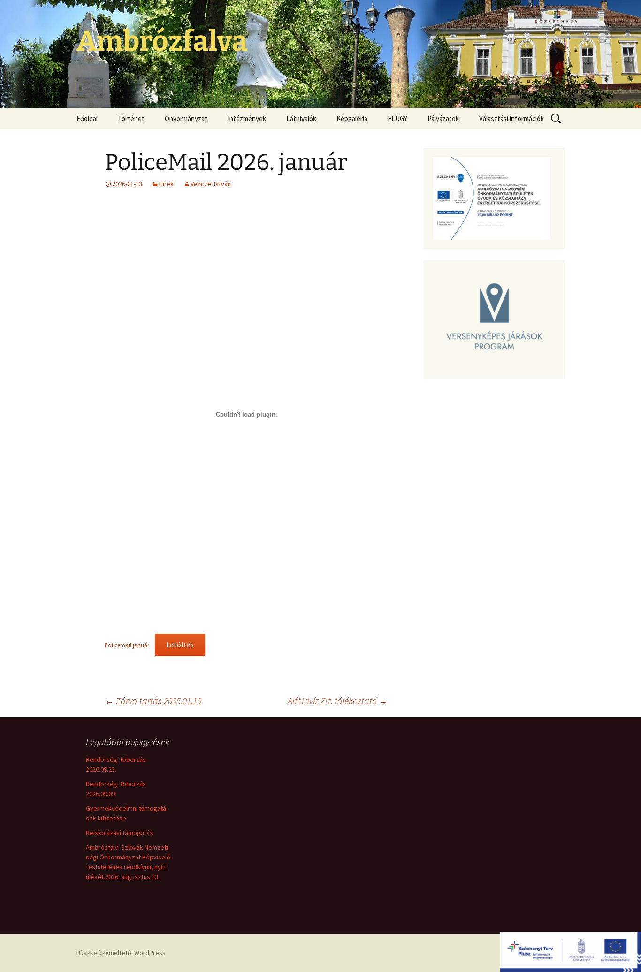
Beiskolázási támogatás (119, 832)
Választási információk (511, 118)
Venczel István (211, 184)
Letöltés (180, 644)
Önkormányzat (186, 118)
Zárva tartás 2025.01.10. (154, 700)
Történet (131, 118)
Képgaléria (351, 118)
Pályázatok (443, 118)
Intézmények (247, 118)
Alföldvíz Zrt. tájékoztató (338, 700)
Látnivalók (301, 118)
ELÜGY (397, 118)
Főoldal (87, 118)
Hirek (166, 184)
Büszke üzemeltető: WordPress (121, 953)
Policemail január (127, 645)
